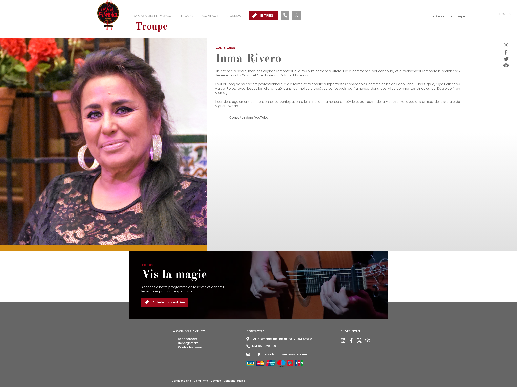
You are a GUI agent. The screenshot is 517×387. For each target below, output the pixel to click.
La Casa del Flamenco (152, 15)
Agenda (234, 15)
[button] (505, 14)
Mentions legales (234, 380)
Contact (210, 15)
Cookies (216, 380)
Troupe (187, 15)
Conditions (201, 380)
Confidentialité (181, 380)
